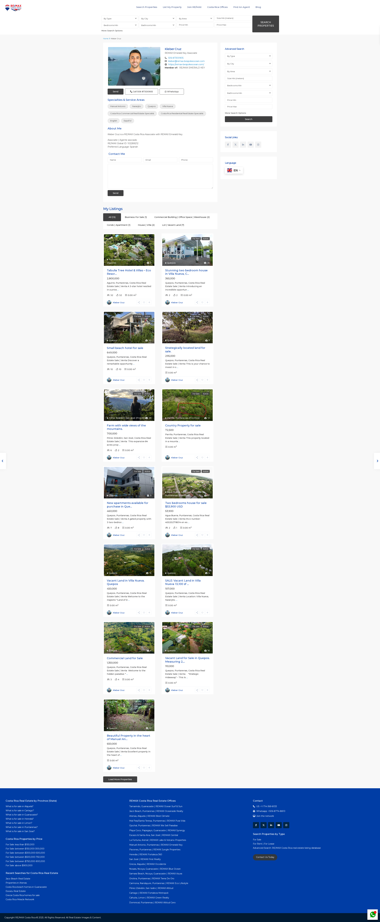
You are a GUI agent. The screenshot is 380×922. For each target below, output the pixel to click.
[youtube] (251, 145)
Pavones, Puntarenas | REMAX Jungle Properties (154, 849)
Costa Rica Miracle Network (20, 899)
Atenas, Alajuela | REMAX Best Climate (149, 816)
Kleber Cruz (173, 49)
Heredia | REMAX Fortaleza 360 (145, 854)
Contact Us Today (265, 857)
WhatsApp (173, 91)
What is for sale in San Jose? (20, 831)
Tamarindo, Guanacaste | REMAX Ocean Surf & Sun (155, 806)
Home (105, 38)
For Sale (257, 839)
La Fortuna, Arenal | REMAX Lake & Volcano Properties (157, 840)
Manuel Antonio (117, 106)
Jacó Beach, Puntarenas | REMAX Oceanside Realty (156, 811)
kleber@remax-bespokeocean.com (186, 61)
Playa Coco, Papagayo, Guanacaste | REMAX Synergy (157, 830)
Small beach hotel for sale (125, 348)
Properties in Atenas (16, 882)
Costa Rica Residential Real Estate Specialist (182, 113)
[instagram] (258, 145)
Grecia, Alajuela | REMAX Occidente (147, 864)
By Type (107, 18)
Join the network (265, 816)
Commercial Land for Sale (125, 658)
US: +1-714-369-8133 (266, 806)
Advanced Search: (262, 848)
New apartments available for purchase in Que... (127, 504)
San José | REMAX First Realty (145, 859)
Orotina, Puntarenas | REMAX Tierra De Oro (151, 878)
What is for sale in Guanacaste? (22, 814)
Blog (258, 7)
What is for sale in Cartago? (20, 810)
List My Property (172, 7)
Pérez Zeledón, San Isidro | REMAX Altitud (151, 888)
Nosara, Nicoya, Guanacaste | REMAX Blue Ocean (155, 869)
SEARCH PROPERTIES (266, 24)
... (118, 289)
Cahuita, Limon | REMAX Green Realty (149, 897)
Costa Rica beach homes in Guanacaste (26, 887)
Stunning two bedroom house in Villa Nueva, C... (186, 272)
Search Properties (146, 7)
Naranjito (136, 106)
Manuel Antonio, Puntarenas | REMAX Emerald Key (156, 844)
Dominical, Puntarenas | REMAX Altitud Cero (152, 902)
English (113, 120)
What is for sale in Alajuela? (19, 806)
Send (115, 91)
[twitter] (235, 145)
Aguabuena (187, 492)
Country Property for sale (183, 425)
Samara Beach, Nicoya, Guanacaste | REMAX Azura (155, 873)
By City (144, 18)
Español (127, 120)
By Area (183, 18)
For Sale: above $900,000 (19, 865)
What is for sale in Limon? (19, 823)
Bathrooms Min (148, 25)
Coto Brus (199, 492)
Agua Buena (173, 492)
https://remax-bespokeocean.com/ (186, 64)
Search (248, 119)
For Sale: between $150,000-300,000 (25, 848)
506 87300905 (175, 58)
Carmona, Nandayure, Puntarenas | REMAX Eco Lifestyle (158, 883)
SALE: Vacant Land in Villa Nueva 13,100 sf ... (183, 582)
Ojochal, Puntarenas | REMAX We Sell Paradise (153, 825)
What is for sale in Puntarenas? (22, 827)
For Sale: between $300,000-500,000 (25, 852)
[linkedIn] (243, 145)
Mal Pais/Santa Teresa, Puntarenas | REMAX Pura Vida (157, 820)
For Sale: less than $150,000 (20, 844)
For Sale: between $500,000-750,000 (25, 857)
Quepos (152, 106)
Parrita (170, 418)
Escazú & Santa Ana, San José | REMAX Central (153, 835)
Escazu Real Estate (16, 891)
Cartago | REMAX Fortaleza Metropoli (148, 893)
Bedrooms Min (111, 25)
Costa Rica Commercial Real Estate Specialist (132, 113)
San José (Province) (136, 418)
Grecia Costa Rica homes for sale (23, 895)
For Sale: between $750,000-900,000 (25, 861)
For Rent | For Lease (263, 843)
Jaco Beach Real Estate (18, 878)
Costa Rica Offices (217, 7)
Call (142, 91)
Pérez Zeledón (117, 418)
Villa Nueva (167, 106)
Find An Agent (241, 7)
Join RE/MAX (194, 7)
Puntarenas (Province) (121, 259)
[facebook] (228, 145)
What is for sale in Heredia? (20, 819)
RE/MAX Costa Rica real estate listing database (296, 848)
